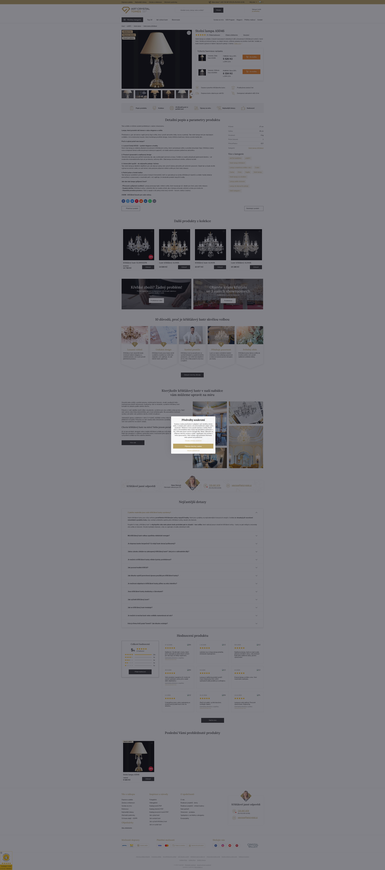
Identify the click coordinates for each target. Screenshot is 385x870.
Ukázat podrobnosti (193, 450)
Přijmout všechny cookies (193, 446)
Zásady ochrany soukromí (193, 440)
